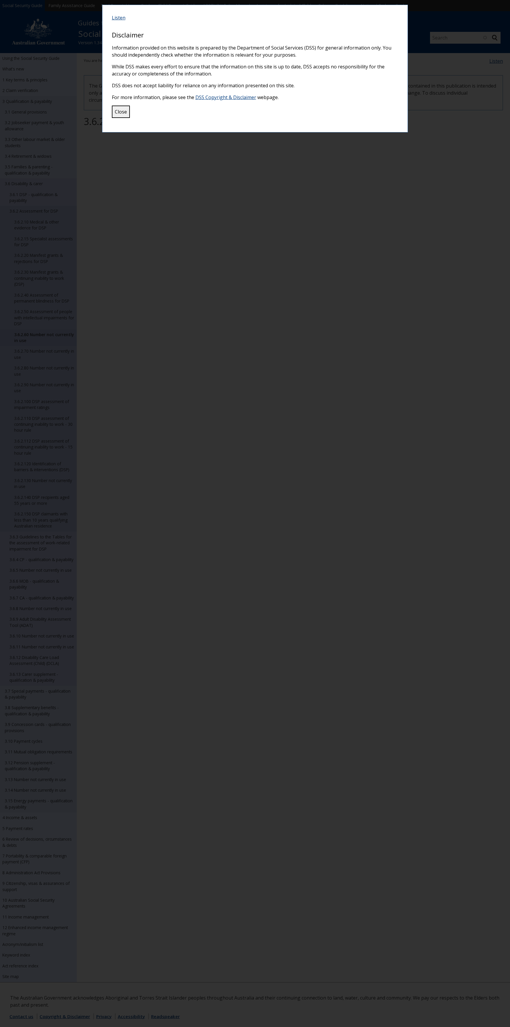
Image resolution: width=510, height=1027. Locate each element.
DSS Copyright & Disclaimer (225, 97)
